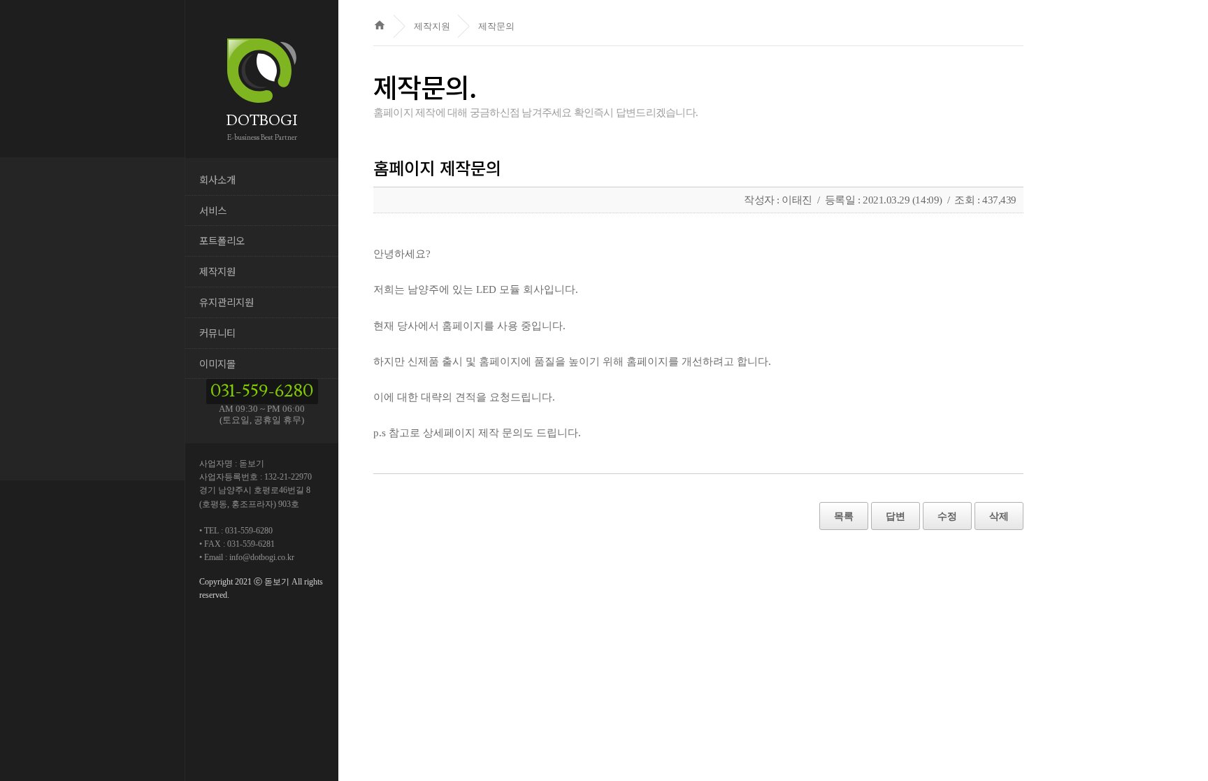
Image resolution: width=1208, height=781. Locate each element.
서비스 (212, 210)
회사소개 (217, 179)
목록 (844, 516)
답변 (895, 516)
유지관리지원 (226, 301)
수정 (947, 516)
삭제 (999, 516)
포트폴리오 (222, 240)
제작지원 (217, 271)
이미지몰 (217, 363)
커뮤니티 (217, 332)
